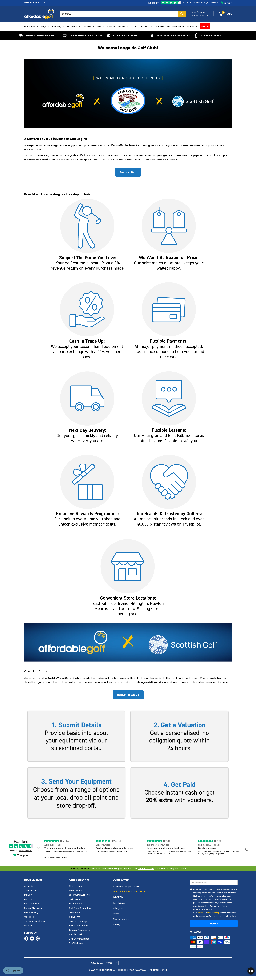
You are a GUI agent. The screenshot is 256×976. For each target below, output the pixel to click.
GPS (99, 26)
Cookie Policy (31, 916)
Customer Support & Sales (127, 886)
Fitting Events (76, 890)
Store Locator (76, 886)
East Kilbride (119, 903)
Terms (200, 913)
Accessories (137, 26)
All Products (30, 890)
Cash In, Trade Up (78, 921)
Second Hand (174, 26)
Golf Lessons (75, 899)
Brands (190, 26)
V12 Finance (75, 912)
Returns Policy (31, 903)
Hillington (118, 908)
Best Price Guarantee (80, 908)
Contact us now (146, 868)
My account (199, 15)
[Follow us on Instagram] (38, 938)
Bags (43, 26)
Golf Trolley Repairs (78, 925)
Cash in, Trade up (128, 695)
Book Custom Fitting (79, 894)
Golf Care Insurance (79, 938)
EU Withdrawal (76, 943)
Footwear (72, 26)
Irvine (116, 913)
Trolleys (87, 26)
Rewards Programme (79, 930)
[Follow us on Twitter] (32, 938)
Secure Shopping (33, 908)
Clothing (56, 26)
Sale (203, 26)
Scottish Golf (128, 172)
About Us (28, 886)
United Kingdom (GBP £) (101, 963)
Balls (109, 26)
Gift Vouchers (157, 26)
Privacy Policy (31, 912)
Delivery (28, 894)
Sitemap (28, 925)
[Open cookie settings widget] (251, 971)
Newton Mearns (121, 919)
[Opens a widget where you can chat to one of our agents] (13, 971)
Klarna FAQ (74, 916)
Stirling (116, 924)
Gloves (121, 26)
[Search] (182, 14)
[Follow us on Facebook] (26, 938)
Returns (28, 899)
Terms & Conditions (34, 921)
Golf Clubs (29, 26)
